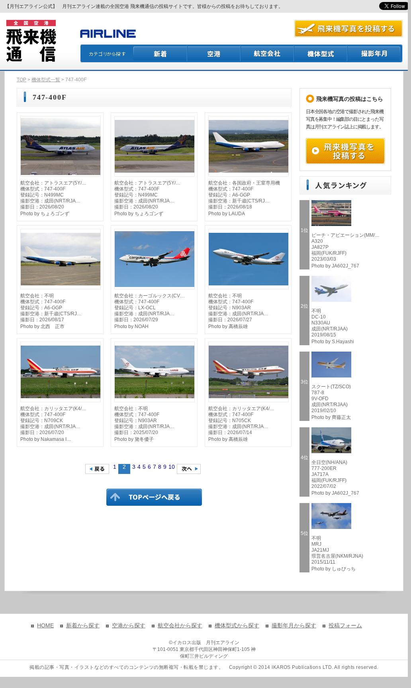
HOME (45, 625)
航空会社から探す (180, 625)
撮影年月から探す (294, 625)
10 (171, 467)
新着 (160, 53)
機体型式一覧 (45, 80)
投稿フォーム (345, 625)
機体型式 (321, 53)
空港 (214, 53)
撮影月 (375, 53)
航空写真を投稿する (348, 28)
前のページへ (97, 469)
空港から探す (128, 625)
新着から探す (83, 625)
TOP (21, 80)
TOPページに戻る (154, 497)
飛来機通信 (31, 41)
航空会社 (267, 53)
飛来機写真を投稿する (345, 151)
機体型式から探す (237, 625)
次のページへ (189, 469)
